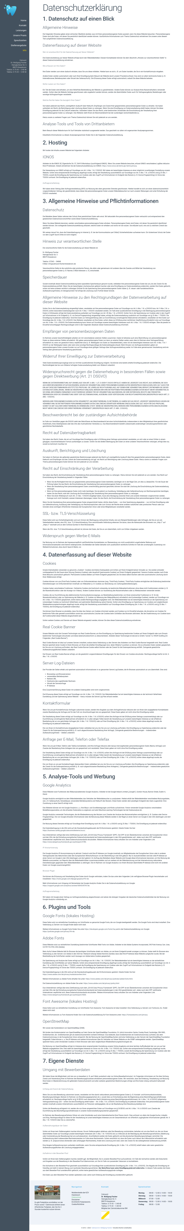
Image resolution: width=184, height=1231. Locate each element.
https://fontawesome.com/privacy (134, 1015)
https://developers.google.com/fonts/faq (100, 929)
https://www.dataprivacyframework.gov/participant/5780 (64, 842)
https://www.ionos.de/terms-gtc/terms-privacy (119, 166)
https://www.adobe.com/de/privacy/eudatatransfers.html (64, 974)
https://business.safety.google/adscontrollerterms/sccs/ (64, 830)
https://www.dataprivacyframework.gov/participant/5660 (64, 995)
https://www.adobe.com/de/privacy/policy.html (101, 983)
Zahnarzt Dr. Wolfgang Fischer (102, 1228)
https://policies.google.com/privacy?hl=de (58, 931)
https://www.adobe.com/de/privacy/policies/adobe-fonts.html (109, 979)
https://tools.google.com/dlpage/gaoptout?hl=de (70, 879)
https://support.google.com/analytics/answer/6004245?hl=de (66, 886)
